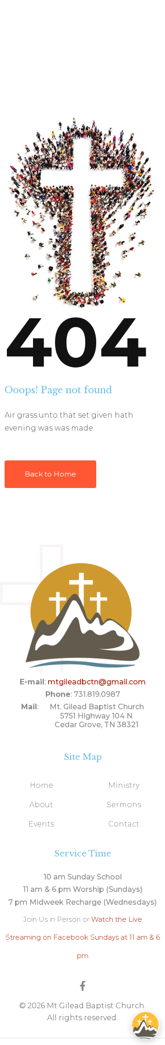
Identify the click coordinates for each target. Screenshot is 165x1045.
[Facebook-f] (83, 986)
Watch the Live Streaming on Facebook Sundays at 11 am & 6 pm (83, 937)
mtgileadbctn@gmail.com (97, 682)
